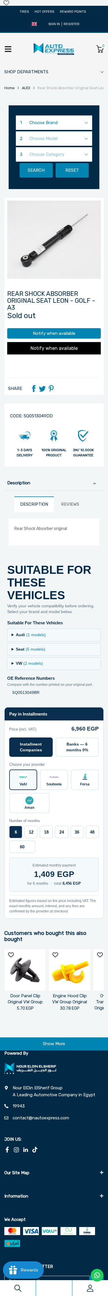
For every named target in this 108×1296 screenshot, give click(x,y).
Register (71, 24)
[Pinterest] (51, 388)
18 (46, 832)
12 (31, 832)
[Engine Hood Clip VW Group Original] (69, 969)
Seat (30, 649)
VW (29, 663)
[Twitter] (42, 388)
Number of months (24, 821)
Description (18, 482)
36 (77, 832)
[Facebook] (33, 388)
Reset (72, 170)
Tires (24, 12)
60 (22, 846)
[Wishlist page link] (6, 3)
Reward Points (73, 12)
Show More (54, 1043)
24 (61, 832)
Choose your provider (27, 764)
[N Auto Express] (54, 49)
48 (92, 832)
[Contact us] (97, 1275)
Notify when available (54, 333)
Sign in (54, 24)
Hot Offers (44, 12)
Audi (31, 634)
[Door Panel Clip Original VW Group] (25, 969)
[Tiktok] (35, 1150)
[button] (34, 24)
